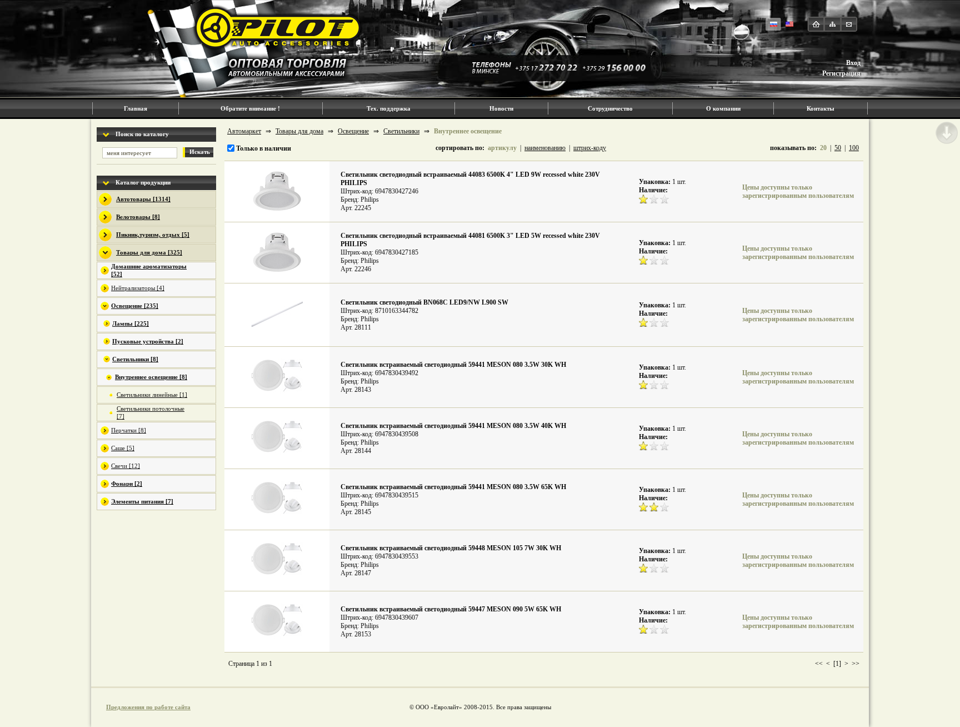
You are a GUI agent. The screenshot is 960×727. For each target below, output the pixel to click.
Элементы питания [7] (142, 501)
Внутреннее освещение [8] (151, 377)
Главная (135, 108)
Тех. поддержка (389, 108)
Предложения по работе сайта (148, 707)
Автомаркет (244, 131)
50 (837, 148)
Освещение (353, 131)
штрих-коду (589, 148)
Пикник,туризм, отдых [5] (152, 234)
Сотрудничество (610, 108)
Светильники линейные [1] (152, 394)
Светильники (401, 131)
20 (823, 148)
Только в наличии (262, 148)
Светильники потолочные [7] (150, 412)
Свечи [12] (125, 465)
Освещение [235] (134, 305)
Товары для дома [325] (149, 252)
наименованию (545, 148)
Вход (853, 63)
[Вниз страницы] (946, 132)
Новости (501, 108)
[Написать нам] (849, 24)
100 (854, 148)
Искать (199, 151)
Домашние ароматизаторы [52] (149, 270)
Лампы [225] (130, 323)
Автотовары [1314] (143, 199)
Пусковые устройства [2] (147, 341)
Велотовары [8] (138, 216)
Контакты (820, 108)
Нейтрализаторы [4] (137, 288)
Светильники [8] (135, 359)
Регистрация (841, 73)
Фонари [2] (126, 483)
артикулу (502, 148)
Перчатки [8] (128, 430)
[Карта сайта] (832, 24)
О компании (723, 108)
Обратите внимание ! (250, 108)
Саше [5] (122, 448)
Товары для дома (299, 131)
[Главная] (816, 24)
